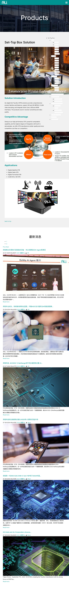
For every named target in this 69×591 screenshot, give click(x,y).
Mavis (29, 422)
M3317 (57, 69)
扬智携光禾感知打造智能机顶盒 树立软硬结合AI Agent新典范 (24, 250)
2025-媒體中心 (20, 253)
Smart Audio (54, 119)
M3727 (57, 45)
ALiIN (49, 92)
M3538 (57, 60)
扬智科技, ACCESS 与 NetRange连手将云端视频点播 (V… (22, 363)
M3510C (57, 72)
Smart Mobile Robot (57, 103)
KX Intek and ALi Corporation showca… (17, 532)
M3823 (57, 79)
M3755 (57, 49)
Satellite (53, 56)
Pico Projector (59, 101)
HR (28, 253)
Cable (52, 40)
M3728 (57, 42)
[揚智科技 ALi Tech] (4, 2)
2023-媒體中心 (21, 535)
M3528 (57, 65)
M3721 (57, 47)
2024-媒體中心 (21, 309)
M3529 (57, 63)
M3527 (57, 67)
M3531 (57, 58)
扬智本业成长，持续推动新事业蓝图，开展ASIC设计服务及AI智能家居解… (28, 306)
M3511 (57, 74)
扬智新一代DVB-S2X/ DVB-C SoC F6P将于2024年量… (22, 476)
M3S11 (57, 83)
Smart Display (55, 97)
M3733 (57, 90)
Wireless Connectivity (57, 94)
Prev (4, 247)
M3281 (57, 51)
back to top (8, 221)
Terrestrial (54, 76)
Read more (6, 302)
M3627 (57, 88)
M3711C (57, 54)
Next (7, 247)
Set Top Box (51, 38)
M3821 (57, 81)
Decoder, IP (54, 85)
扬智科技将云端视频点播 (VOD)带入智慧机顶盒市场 (20, 419)
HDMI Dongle (58, 99)
